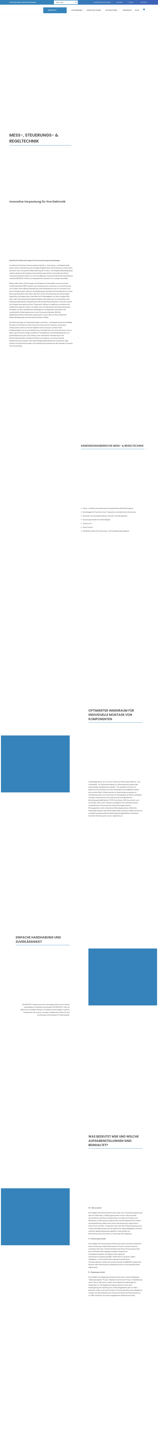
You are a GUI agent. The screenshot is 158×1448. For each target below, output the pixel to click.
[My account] (148, 10)
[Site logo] (25, 10)
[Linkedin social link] (86, 2)
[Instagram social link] (84, 2)
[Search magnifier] (76, 3)
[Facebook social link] (81, 2)
